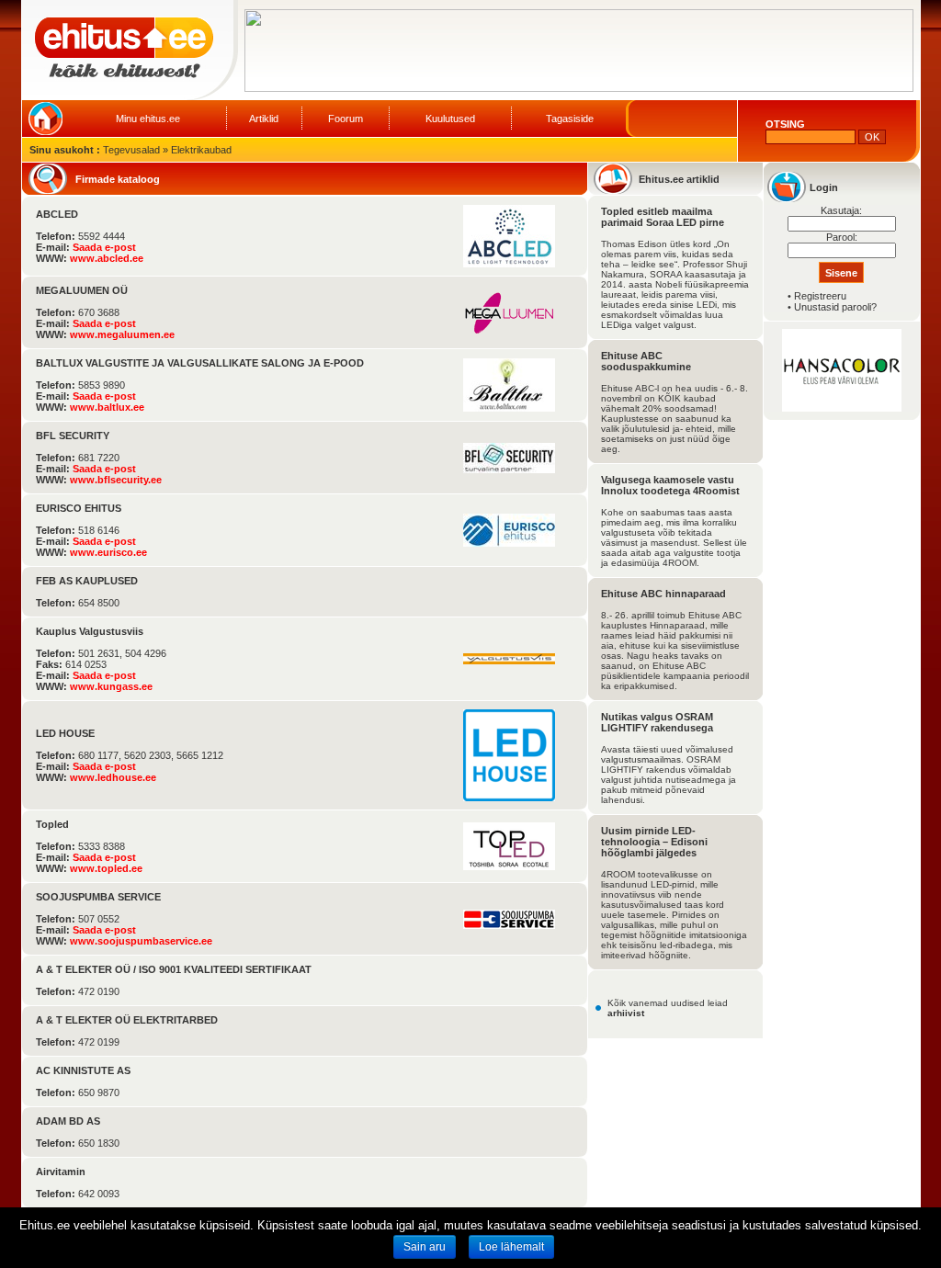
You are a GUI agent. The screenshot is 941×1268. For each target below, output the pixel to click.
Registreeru (820, 295)
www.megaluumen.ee (122, 334)
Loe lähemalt (511, 1246)
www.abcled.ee (106, 258)
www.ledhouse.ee (113, 777)
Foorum (345, 118)
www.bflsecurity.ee (116, 479)
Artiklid (263, 118)
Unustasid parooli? (835, 306)
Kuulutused (450, 118)
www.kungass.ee (111, 686)
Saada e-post (104, 247)
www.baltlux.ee (107, 407)
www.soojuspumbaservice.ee (141, 940)
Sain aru (424, 1246)
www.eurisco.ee (108, 552)
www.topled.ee (106, 868)
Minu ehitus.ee (148, 118)
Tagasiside (570, 118)
